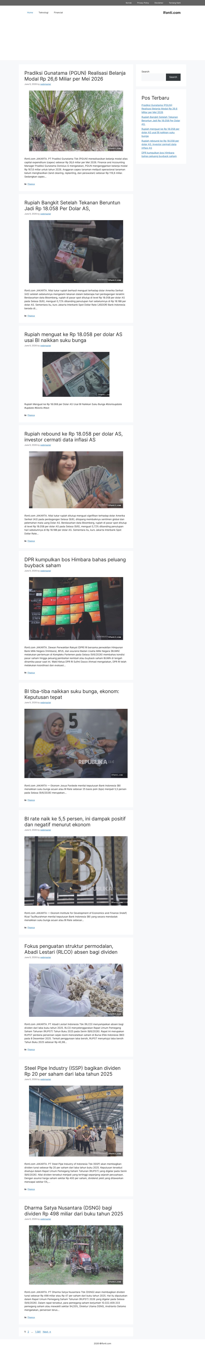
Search (145, 71)
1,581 (38, 1331)
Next (47, 1331)
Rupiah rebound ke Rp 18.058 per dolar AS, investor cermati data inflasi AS (73, 437)
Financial (58, 12)
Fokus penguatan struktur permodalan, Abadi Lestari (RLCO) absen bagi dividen (70, 949)
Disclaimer (159, 3)
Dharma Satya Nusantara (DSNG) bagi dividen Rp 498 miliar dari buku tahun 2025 (73, 1211)
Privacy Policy (143, 3)
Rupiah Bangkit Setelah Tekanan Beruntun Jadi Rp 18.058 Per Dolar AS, (72, 205)
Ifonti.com (172, 12)
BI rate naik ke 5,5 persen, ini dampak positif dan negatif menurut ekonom (75, 821)
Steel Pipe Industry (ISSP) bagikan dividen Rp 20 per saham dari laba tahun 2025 (72, 1071)
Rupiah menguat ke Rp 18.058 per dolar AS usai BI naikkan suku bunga (73, 337)
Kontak (129, 3)
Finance (31, 184)
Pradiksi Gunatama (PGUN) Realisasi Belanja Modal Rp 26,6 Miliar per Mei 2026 (75, 76)
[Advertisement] (102, 40)
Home (30, 12)
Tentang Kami (175, 3)
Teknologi (43, 12)
